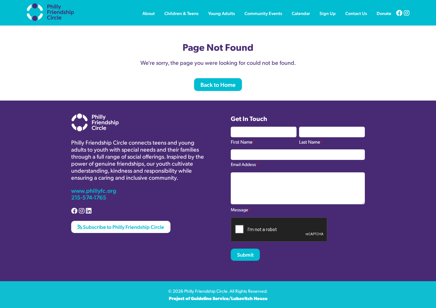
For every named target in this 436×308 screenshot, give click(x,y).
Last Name (311, 141)
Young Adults (221, 13)
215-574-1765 (88, 197)
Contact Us (356, 13)
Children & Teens (181, 13)
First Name (243, 141)
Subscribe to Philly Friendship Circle (123, 226)
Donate (384, 13)
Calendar (301, 13)
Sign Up (327, 13)
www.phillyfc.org (93, 190)
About (148, 13)
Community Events (263, 13)
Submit (245, 254)
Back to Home (218, 84)
